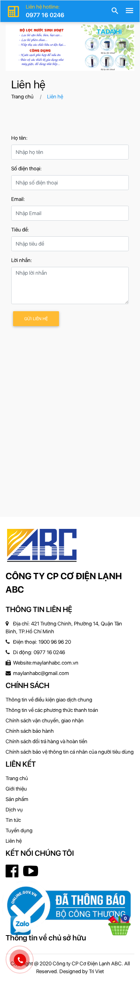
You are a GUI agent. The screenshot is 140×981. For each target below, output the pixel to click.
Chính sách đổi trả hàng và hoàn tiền (46, 741)
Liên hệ (14, 841)
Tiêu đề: (20, 230)
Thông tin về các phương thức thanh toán (52, 710)
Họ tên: (19, 138)
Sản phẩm (17, 799)
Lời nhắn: (21, 260)
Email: (18, 199)
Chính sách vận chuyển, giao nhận (45, 720)
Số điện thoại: (26, 168)
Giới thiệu (16, 789)
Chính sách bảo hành (30, 731)
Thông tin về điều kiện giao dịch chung (49, 700)
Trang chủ (22, 97)
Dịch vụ (14, 810)
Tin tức (13, 820)
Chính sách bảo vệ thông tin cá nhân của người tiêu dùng (70, 752)
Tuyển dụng (19, 830)
